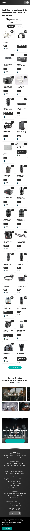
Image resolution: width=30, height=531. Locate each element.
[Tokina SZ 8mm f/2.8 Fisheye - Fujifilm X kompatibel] (8, 217)
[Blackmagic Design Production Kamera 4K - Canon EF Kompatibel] (8, 84)
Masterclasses (14, 498)
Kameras (5, 455)
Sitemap (12, 504)
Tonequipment (11, 458)
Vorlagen (9, 495)
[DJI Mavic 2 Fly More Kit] (21, 144)
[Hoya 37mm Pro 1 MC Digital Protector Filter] (8, 283)
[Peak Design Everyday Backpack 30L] (8, 173)
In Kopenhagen (15, 465)
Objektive (11, 455)
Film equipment (12, 6)
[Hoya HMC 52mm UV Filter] (8, 62)
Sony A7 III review (14, 485)
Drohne (18, 455)
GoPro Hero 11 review (14, 483)
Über (16, 502)
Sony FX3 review (20, 479)
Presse (22, 502)
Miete (19, 26)
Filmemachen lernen (9, 493)
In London (6, 465)
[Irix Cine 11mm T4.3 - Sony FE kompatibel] (21, 352)
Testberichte (15, 477)
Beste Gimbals (9, 473)
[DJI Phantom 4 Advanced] (8, 39)
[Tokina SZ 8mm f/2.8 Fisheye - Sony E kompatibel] (21, 217)
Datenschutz (10, 502)
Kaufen (11, 26)
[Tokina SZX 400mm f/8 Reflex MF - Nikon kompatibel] (8, 261)
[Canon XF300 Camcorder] (8, 129)
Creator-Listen (17, 495)
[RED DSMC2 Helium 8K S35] (8, 239)
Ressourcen (15, 491)
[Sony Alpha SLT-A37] (8, 352)
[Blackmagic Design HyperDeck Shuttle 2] (21, 129)
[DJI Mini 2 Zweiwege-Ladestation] (8, 151)
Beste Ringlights (19, 473)
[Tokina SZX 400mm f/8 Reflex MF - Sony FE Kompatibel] (21, 261)
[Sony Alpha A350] (21, 39)
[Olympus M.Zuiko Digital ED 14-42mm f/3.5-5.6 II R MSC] (8, 305)
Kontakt (18, 504)
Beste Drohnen (19, 471)
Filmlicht (19, 458)
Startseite (4, 6)
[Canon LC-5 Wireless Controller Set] (21, 62)
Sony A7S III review (9, 479)
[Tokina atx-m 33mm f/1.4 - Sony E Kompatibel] (21, 195)
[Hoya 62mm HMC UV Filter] (21, 106)
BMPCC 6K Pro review (14, 481)
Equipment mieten (15, 461)
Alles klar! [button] (7, 528)
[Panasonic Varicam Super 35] (8, 328)
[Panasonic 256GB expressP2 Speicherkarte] (21, 328)
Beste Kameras (9, 471)
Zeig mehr (15, 367)
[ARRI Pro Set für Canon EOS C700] (21, 239)
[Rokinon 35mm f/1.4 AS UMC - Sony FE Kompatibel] (21, 173)
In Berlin (22, 465)
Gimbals (23, 455)
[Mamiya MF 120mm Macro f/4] (21, 305)
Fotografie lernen (21, 493)
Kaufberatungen (15, 469)
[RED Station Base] (8, 195)
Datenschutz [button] (5, 524)
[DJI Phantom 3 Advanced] (21, 84)
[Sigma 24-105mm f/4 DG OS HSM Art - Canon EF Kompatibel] (8, 106)
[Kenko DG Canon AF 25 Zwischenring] (21, 283)
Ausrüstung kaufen (14, 453)
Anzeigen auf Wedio (15, 505)
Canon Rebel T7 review (14, 488)
